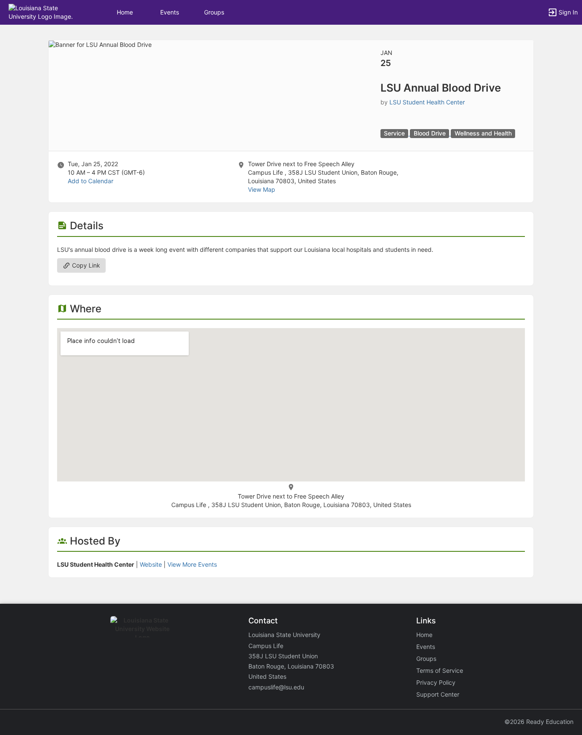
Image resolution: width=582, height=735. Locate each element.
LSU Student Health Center (427, 102)
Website (151, 564)
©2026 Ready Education (538, 721)
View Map (261, 189)
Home (424, 634)
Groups (214, 12)
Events (169, 12)
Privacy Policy (435, 682)
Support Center (437, 694)
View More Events (192, 564)
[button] (44, 11)
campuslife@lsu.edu (276, 687)
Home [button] (125, 12)
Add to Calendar (90, 180)
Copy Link (85, 265)
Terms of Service (439, 670)
